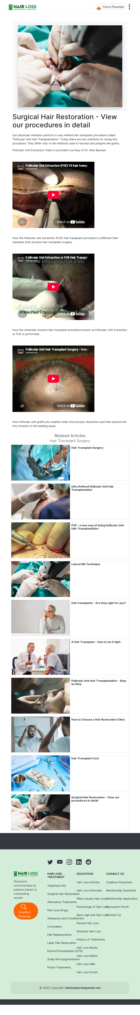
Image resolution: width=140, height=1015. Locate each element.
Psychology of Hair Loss (87, 906)
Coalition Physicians (116, 882)
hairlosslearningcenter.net (83, 987)
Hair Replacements (57, 934)
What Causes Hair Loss (87, 898)
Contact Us (113, 915)
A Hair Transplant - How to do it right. (96, 642)
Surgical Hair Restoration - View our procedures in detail (95, 799)
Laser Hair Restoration (57, 943)
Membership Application (116, 898)
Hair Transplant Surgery (87, 447)
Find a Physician (113, 7)
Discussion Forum (116, 906)
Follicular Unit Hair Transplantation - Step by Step (98, 682)
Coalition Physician (24, 914)
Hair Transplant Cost (85, 758)
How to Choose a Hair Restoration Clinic (98, 719)
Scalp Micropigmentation (57, 959)
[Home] (23, 6)
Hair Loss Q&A (86, 964)
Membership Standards (116, 890)
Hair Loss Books (87, 947)
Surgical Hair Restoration (57, 894)
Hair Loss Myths (87, 955)
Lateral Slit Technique (85, 564)
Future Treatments (57, 967)
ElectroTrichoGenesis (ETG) (57, 951)
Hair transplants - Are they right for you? (98, 603)
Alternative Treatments (57, 902)
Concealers (54, 926)
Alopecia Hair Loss (87, 931)
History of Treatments (87, 939)
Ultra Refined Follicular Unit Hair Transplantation (92, 488)
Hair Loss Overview (87, 890)
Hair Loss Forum (87, 972)
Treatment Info (56, 885)
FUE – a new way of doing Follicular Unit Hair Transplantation (97, 527)
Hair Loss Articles (87, 882)
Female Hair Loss (87, 923)
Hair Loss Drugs (57, 910)
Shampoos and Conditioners (57, 918)
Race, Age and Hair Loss (87, 915)
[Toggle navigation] (129, 6)
